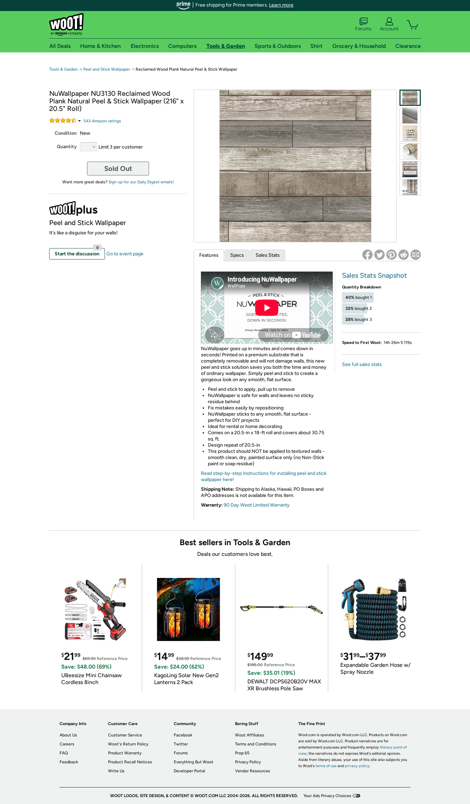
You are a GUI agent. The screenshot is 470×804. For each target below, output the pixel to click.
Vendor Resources (252, 771)
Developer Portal (189, 771)
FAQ (64, 753)
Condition (66, 133)
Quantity (67, 147)
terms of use (326, 766)
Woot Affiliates (249, 735)
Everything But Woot (193, 762)
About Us (68, 735)
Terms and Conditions (255, 744)
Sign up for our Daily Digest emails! (141, 182)
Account (389, 29)
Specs (237, 255)
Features (208, 255)
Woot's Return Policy (128, 744)
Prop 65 (242, 753)
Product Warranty (124, 753)
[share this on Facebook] (367, 255)
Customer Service (125, 735)
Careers (67, 744)
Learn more (281, 5)
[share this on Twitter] (379, 255)
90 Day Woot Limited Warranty (257, 505)
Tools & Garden (63, 69)
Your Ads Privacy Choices (327, 795)
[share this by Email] (415, 255)
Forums (363, 29)
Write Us (116, 771)
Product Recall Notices (130, 762)
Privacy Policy (248, 762)
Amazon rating (102, 121)
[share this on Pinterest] (391, 255)
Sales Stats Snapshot (374, 275)
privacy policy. (357, 766)
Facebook (183, 735)
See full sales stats (362, 364)
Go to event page (124, 254)
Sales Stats (268, 255)
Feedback (69, 762)
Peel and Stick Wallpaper (106, 69)
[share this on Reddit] (403, 255)
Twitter (181, 744)
